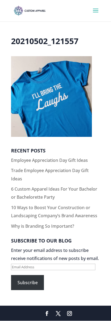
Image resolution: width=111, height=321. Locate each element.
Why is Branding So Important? (42, 226)
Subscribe (28, 283)
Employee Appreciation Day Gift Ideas (49, 160)
